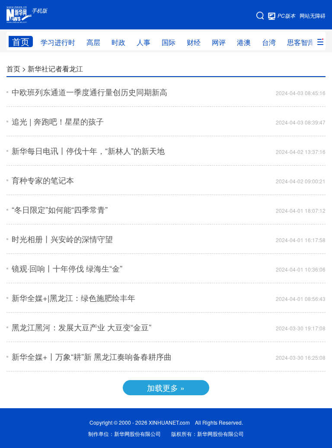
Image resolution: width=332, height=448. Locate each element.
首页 (20, 41)
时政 (118, 42)
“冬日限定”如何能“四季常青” (60, 209)
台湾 (269, 42)
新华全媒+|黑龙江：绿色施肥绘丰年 (73, 297)
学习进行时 (58, 42)
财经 (194, 42)
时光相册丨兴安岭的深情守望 (62, 238)
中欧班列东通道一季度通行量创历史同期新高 (89, 91)
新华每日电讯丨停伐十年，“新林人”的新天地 (88, 150)
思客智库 (301, 42)
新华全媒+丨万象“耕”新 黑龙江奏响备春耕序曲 (92, 356)
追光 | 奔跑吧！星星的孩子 (58, 121)
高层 (93, 42)
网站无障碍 (313, 15)
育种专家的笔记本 (43, 180)
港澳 (244, 42)
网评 (219, 42)
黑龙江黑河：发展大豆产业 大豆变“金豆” (81, 327)
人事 (143, 42)
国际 (169, 42)
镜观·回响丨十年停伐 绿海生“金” (67, 268)
